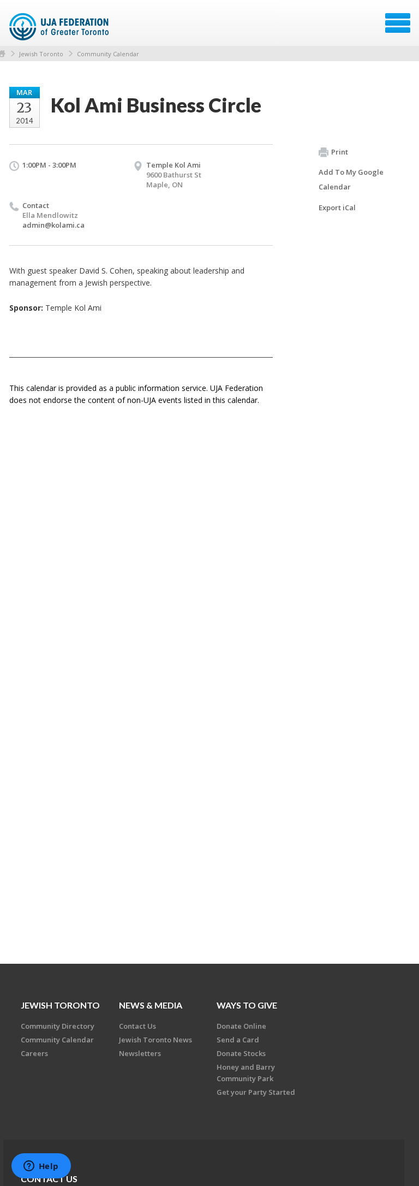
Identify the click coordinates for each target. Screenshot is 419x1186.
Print (339, 152)
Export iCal (337, 207)
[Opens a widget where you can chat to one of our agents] (41, 1167)
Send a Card (238, 1040)
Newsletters (140, 1053)
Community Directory (57, 1026)
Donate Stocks (241, 1053)
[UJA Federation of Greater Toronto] (60, 26)
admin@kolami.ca (53, 225)
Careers (34, 1053)
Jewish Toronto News (155, 1040)
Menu (397, 23)
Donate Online (241, 1026)
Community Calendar (108, 54)
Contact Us (137, 1026)
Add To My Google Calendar (351, 179)
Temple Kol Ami (173, 165)
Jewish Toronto (41, 54)
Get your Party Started (256, 1092)
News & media (150, 1005)
